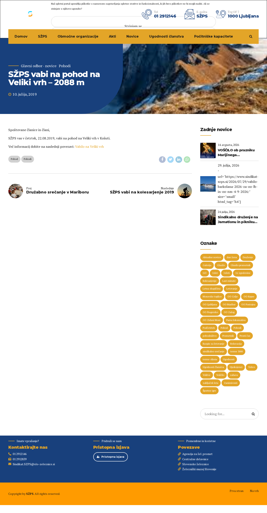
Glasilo (221, 265)
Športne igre (209, 390)
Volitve (206, 375)
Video (251, 367)
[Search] (250, 36)
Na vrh (254, 491)
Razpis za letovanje (213, 343)
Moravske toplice (212, 296)
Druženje (248, 257)
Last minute (229, 280)
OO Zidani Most (211, 320)
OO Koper (249, 296)
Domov (21, 36)
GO (205, 272)
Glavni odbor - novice (39, 65)
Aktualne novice (212, 257)
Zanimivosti (230, 382)
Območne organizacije (78, 36)
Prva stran (236, 491)
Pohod (14, 158)
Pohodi (65, 65)
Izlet (215, 272)
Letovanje (231, 288)
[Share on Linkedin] (178, 159)
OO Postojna (248, 304)
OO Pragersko (210, 312)
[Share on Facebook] (162, 159)
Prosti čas (245, 335)
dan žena (232, 257)
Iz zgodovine (243, 272)
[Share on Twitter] (170, 159)
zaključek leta (210, 382)
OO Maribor (229, 304)
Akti (112, 36)
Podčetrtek (209, 327)
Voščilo (220, 375)
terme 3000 (236, 351)
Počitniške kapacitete (213, 36)
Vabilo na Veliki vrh (89, 146)
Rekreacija (236, 343)
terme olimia (210, 359)
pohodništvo (210, 335)
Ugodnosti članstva (166, 36)
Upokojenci (236, 367)
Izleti (227, 272)
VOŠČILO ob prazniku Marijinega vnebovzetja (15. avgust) (236, 152)
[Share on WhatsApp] (187, 159)
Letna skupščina (211, 288)
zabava (234, 375)
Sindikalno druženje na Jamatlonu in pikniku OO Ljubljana (238, 219)
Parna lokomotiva (236, 320)
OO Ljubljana (210, 304)
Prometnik (228, 335)
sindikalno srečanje (213, 351)
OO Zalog (229, 312)
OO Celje (233, 296)
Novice (132, 36)
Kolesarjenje (210, 280)
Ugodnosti (228, 359)
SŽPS (42, 36)
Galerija (207, 265)
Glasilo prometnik (241, 265)
